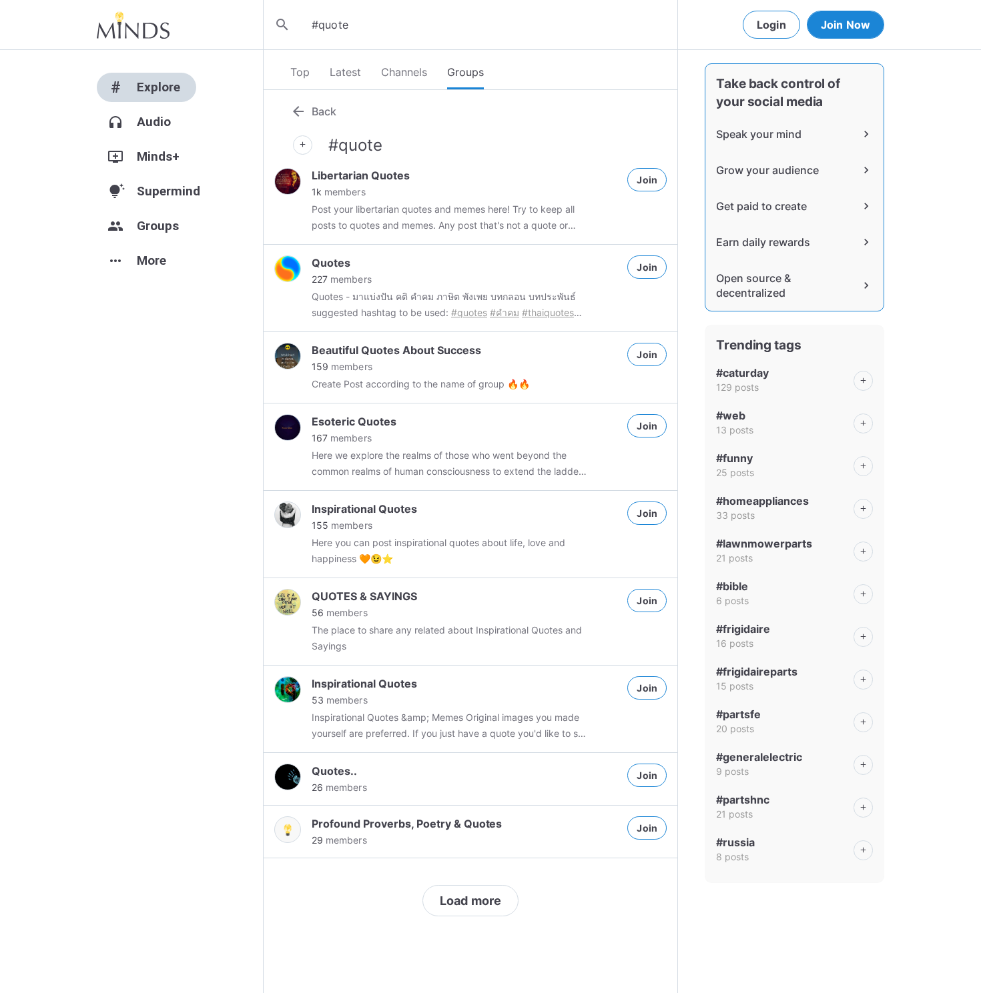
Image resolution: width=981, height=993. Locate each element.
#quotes (469, 312)
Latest (345, 72)
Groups (465, 72)
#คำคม (504, 312)
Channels (404, 72)
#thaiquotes (548, 312)
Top (300, 72)
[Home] (133, 25)
